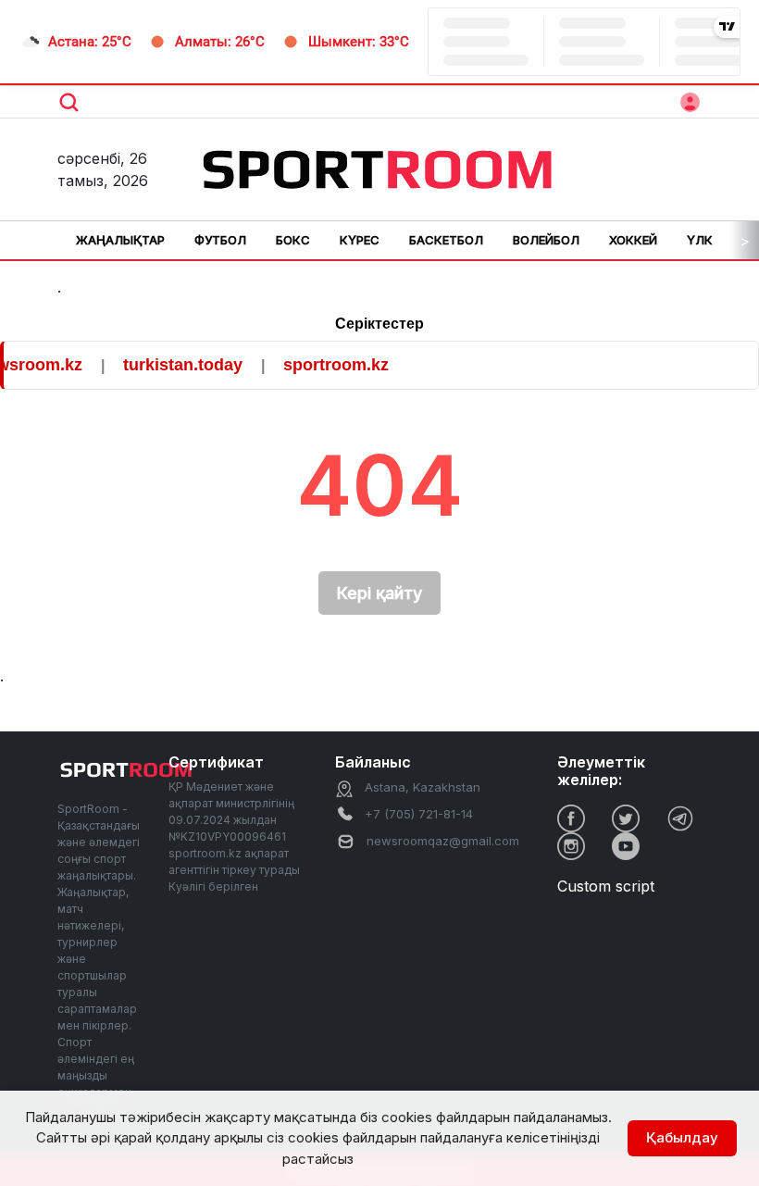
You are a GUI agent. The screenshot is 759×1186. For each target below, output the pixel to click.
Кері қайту (379, 593)
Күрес (360, 239)
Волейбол (546, 239)
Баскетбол (446, 239)
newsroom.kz (225, 365)
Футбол (220, 239)
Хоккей (633, 239)
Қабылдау (682, 1137)
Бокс (293, 239)
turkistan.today (378, 365)
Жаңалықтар (120, 239)
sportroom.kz (64, 365)
